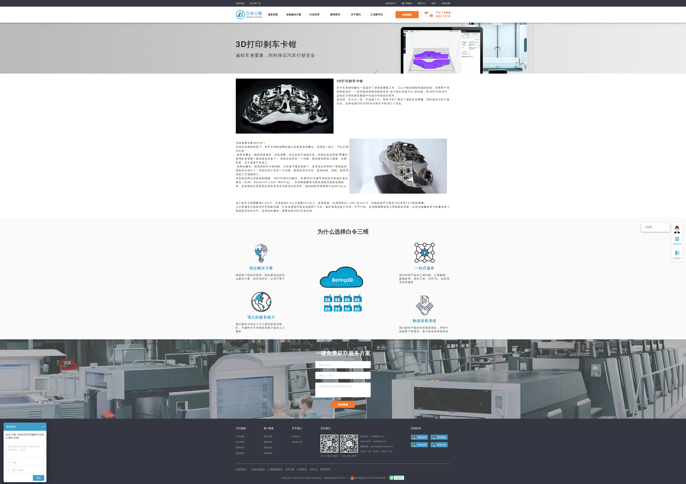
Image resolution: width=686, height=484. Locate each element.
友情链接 (302, 469)
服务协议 (268, 441)
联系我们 (296, 436)
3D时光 (314, 469)
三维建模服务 (275, 469)
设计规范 (240, 441)
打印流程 (240, 436)
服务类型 (273, 14)
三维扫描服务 (257, 469)
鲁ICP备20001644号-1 (336, 477)
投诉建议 (268, 452)
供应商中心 (390, 3)
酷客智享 (325, 469)
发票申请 (240, 447)
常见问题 (268, 436)
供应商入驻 (297, 441)
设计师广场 (255, 3)
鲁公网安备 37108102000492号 (370, 477)
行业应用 (314, 14)
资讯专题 (240, 3)
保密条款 (268, 447)
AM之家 (289, 469)
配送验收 (240, 452)
